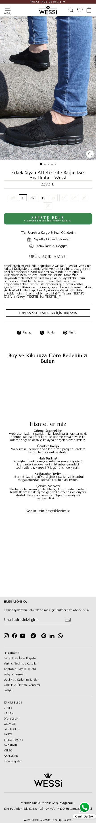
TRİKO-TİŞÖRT (13, 740)
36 (63, 198)
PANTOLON (12, 729)
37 (73, 198)
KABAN (9, 713)
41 (22, 198)
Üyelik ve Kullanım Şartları (21, 679)
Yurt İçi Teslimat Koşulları (21, 663)
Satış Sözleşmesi (14, 674)
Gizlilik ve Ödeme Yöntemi (22, 685)
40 (12, 198)
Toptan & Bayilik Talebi (20, 669)
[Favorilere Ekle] (32, 525)
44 (53, 198)
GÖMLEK (10, 724)
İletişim (8, 690)
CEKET (8, 708)
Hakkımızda (11, 653)
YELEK (8, 750)
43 (43, 198)
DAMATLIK (11, 718)
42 (33, 198)
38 (48, 206)
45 (84, 198)
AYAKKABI (11, 745)
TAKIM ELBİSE (13, 702)
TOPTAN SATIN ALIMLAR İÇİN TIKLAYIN (48, 313)
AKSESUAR (11, 756)
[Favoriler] (80, 10)
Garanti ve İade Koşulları (21, 658)
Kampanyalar (13, 761)
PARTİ (8, 734)
